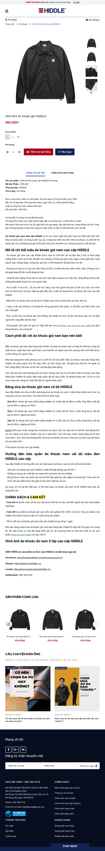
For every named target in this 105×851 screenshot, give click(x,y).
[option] (91, 44)
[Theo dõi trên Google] (16, 750)
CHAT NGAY (70, 846)
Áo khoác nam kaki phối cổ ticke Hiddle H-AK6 (27, 636)
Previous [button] (91, 37)
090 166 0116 (19, 802)
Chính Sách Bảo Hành (64, 814)
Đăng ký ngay (87, 766)
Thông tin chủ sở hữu (64, 793)
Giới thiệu (9, 831)
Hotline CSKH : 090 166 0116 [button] (22, 782)
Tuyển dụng (10, 836)
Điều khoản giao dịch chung (67, 788)
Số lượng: (10, 145)
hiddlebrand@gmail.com (33, 807)
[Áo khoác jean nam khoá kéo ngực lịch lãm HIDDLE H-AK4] (52, 620)
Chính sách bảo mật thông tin (68, 803)
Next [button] (91, 92)
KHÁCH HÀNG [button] (62, 820)
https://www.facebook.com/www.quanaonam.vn (39, 557)
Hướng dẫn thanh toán (65, 831)
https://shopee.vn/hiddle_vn (28, 563)
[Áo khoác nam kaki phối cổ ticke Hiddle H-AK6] (20, 620)
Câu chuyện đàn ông (22, 654)
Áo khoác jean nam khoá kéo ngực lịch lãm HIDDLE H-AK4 (65, 636)
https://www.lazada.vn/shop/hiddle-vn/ (32, 569)
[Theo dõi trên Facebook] (8, 750)
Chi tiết (76, 2)
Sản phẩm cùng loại (21, 597)
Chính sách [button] (62, 782)
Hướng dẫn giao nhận (64, 836)
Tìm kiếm (9, 826)
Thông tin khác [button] (15, 820)
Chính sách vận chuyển (65, 798)
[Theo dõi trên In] (23, 750)
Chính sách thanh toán (65, 808)
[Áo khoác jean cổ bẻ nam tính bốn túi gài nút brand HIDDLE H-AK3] (85, 620)
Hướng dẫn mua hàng (64, 826)
